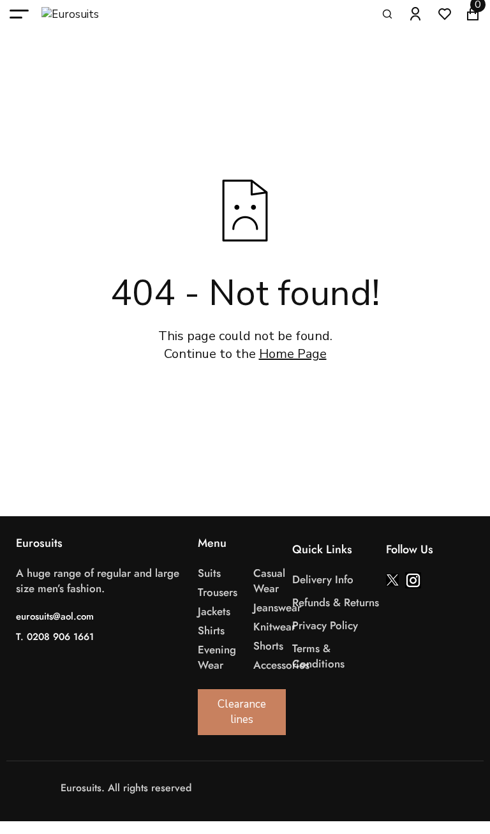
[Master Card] (264, 788)
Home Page (293, 353)
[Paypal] (290, 788)
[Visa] (251, 788)
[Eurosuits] (82, 14)
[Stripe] (277, 788)
